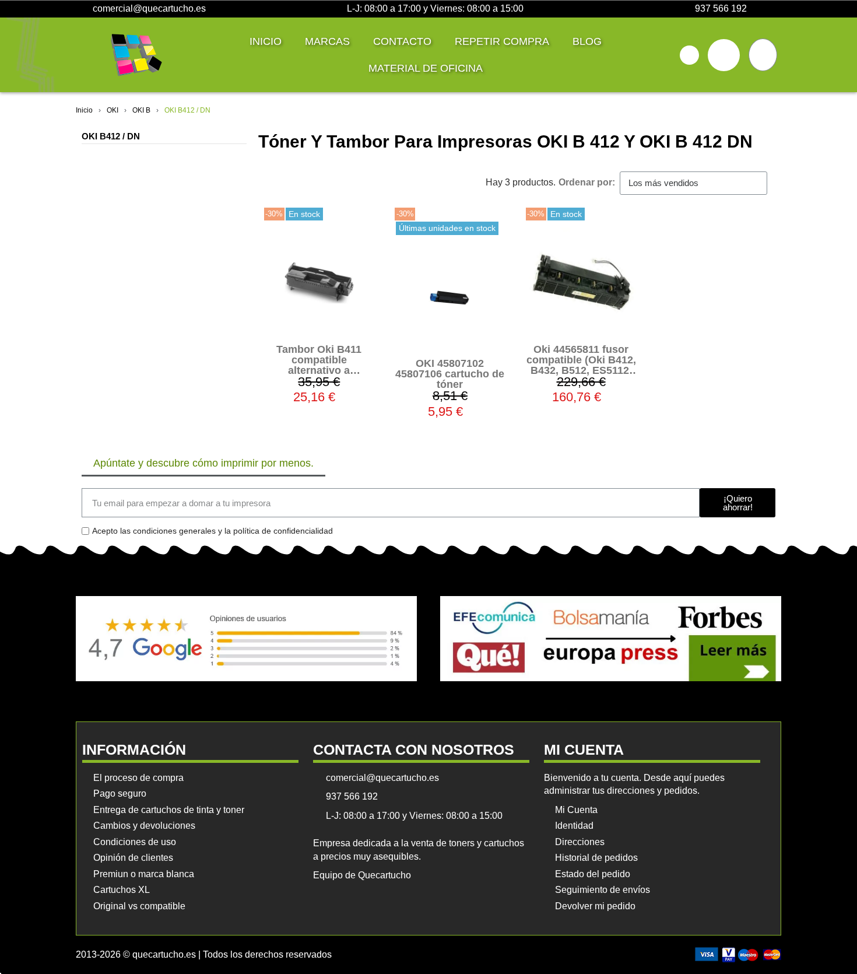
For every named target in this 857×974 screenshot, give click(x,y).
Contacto (402, 41)
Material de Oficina (425, 68)
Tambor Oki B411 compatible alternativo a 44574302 (318, 365)
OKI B (141, 110)
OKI (112, 110)
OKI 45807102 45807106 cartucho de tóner (449, 374)
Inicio (266, 41)
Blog (587, 41)
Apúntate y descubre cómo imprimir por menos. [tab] (203, 463)
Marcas (327, 41)
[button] (689, 55)
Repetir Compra (502, 41)
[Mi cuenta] (724, 55)
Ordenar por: (587, 182)
